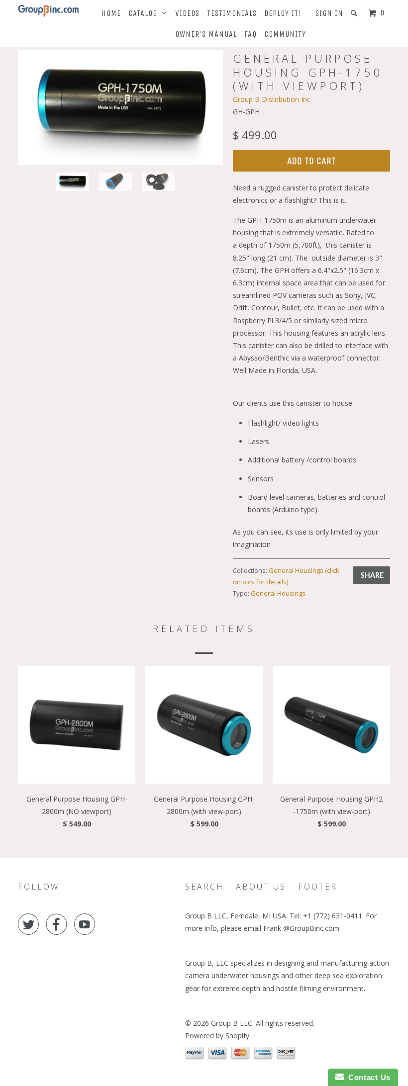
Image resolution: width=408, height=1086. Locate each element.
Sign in (329, 13)
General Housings (278, 593)
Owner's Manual (206, 34)
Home (111, 13)
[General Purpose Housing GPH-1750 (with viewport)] (120, 107)
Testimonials (232, 13)
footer (317, 886)
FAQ (250, 34)
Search (204, 886)
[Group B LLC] (49, 11)
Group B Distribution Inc (271, 99)
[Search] (355, 13)
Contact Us (367, 1077)
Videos (187, 13)
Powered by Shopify (217, 1035)
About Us (261, 886)
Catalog (145, 13)
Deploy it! (283, 13)
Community (285, 34)
